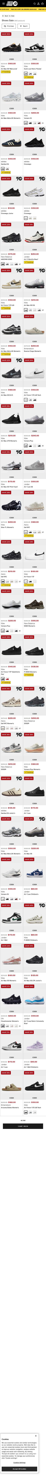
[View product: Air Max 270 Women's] (11, 418)
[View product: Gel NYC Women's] (11, 701)
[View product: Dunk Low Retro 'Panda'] (34, 46)
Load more (23, 1126)
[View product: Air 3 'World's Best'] (34, 236)
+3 (42, 310)
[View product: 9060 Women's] (34, 603)
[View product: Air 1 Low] (34, 790)
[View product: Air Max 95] (34, 831)
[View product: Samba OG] (11, 141)
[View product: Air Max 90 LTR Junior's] (34, 958)
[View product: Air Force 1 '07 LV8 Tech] (34, 372)
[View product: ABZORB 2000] (11, 236)
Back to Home (9, 16)
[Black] (26, 73)
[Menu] (3, 3)
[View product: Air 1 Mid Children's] (34, 1044)
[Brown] (3, 728)
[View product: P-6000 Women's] (34, 649)
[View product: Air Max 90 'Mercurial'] (11, 46)
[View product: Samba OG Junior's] (11, 790)
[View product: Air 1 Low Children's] (34, 871)
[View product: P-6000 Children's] (34, 917)
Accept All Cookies (19, 1469)
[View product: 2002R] (34, 701)
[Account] (38, 4)
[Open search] (34, 3)
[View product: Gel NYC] (34, 504)
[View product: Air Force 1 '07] (34, 554)
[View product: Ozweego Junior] (11, 190)
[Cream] (26, 532)
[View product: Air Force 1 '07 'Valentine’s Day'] (11, 649)
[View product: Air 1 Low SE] (34, 464)
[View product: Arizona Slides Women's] (11, 1085)
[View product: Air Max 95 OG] (34, 282)
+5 (42, 446)
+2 (19, 264)
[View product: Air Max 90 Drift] (11, 372)
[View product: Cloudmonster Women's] (11, 998)
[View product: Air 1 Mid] (11, 917)
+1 (42, 123)
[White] (26, 218)
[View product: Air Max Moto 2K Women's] (11, 95)
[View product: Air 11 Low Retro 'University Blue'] (34, 998)
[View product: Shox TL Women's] (11, 504)
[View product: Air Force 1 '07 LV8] (11, 282)
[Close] (35, 1435)
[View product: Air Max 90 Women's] (11, 958)
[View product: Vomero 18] (34, 95)
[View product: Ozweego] (34, 141)
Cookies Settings (19, 1462)
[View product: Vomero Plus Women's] (34, 746)
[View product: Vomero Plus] (34, 418)
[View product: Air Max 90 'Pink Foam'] (11, 464)
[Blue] (3, 169)
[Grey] (26, 123)
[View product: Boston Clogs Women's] (34, 328)
